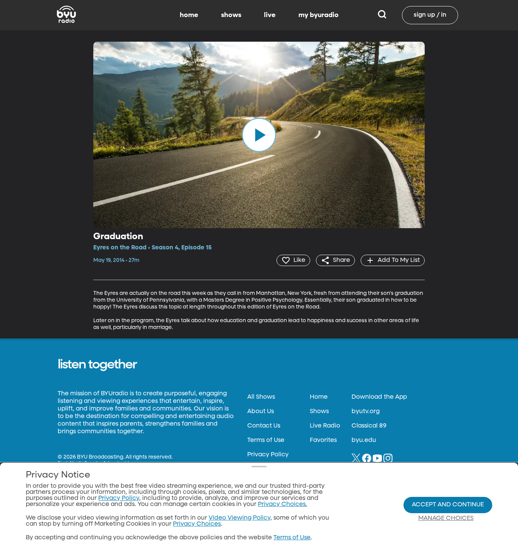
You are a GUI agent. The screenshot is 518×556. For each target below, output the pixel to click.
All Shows (261, 397)
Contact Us (263, 426)
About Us (260, 412)
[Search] (382, 15)
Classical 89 (369, 426)
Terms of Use (265, 440)
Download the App (379, 397)
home (189, 15)
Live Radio (325, 426)
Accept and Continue (448, 505)
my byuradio (318, 15)
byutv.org (366, 412)
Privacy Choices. (282, 504)
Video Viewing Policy (239, 518)
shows (231, 15)
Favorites (323, 440)
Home (319, 397)
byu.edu (364, 440)
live (270, 15)
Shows (319, 412)
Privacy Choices (197, 524)
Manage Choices (446, 518)
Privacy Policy (268, 455)
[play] (259, 135)
